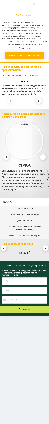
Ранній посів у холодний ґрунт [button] (24, 215)
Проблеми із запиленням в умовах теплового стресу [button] (24, 228)
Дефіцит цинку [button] (24, 221)
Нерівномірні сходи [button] (24, 209)
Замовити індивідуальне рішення (25, 55)
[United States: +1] (5, 299)
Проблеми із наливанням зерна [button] (24, 236)
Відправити (24, 309)
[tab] (24, 209)
